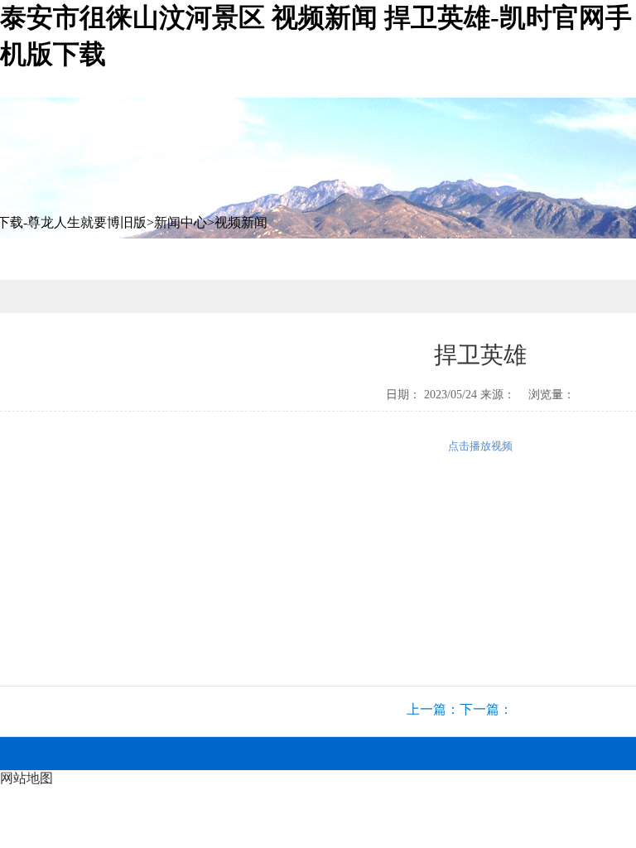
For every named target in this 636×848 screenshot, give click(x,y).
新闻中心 (180, 222)
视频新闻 (240, 222)
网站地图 (26, 778)
